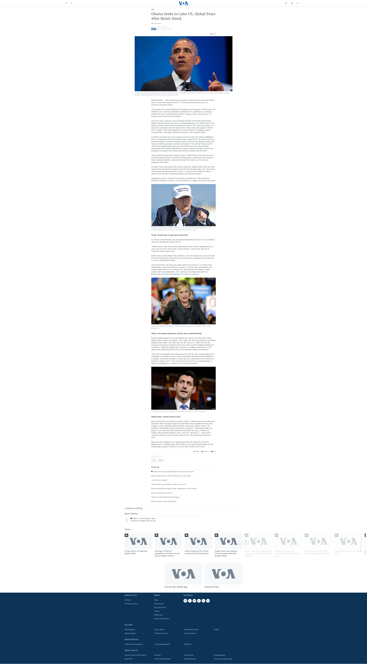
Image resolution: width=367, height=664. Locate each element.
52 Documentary (190, 633)
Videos (216, 630)
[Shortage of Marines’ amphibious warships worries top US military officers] (168, 541)
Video (127, 529)
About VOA (128, 659)
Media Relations (190, 659)
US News (128, 600)
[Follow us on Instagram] (199, 601)
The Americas (159, 604)
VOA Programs (130, 630)
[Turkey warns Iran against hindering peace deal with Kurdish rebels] (228, 541)
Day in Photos (159, 630)
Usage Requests (219, 655)
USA (152, 9)
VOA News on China (191, 630)
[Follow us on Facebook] (185, 601)
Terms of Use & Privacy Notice (135, 655)
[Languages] (286, 3)
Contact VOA (188, 655)
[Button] (213, 34)
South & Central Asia (161, 619)
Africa (156, 600)
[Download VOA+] (223, 573)
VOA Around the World (162, 659)
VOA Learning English (162, 644)
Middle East (158, 615)
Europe (156, 611)
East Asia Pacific (160, 607)
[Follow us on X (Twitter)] (190, 601)
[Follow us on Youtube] (194, 601)
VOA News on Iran (160, 633)
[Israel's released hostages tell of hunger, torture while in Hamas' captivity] (258, 541)
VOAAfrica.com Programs (134, 644)
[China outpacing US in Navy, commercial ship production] (198, 541)
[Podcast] (208, 601)
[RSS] (203, 601)
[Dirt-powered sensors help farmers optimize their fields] (318, 541)
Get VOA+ (157, 655)
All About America (131, 604)
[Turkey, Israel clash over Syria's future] (348, 541)
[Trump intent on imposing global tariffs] (138, 541)
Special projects (130, 633)
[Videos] (292, 3)
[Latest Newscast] (297, 3)
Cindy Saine (157, 23)
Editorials (187, 644)
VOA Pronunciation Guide (223, 659)
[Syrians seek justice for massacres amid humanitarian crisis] (288, 541)
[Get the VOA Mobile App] (183, 573)
